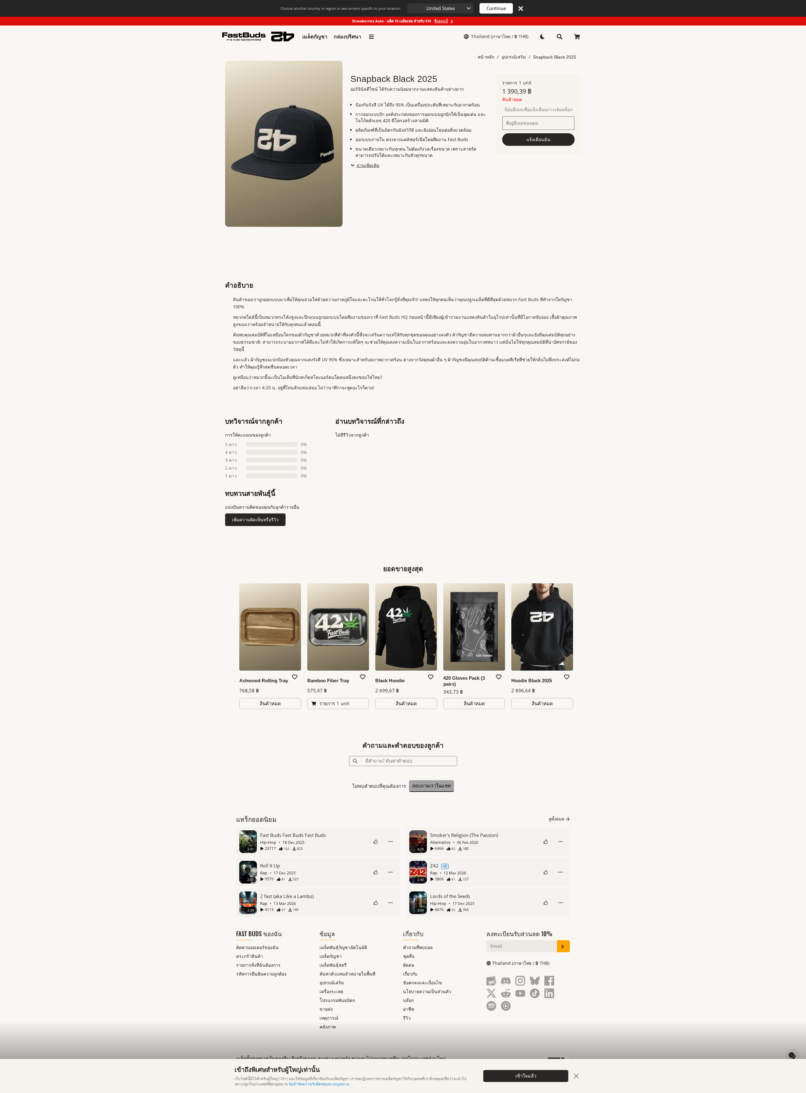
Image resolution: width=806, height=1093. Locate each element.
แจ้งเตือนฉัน (538, 139)
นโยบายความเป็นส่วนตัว (427, 991)
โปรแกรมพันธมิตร (337, 1000)
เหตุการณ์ (329, 1018)
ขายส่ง (326, 1009)
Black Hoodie (390, 680)
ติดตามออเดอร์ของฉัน (257, 947)
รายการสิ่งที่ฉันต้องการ (258, 965)
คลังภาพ (328, 1027)
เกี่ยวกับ (413, 933)
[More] (390, 841)
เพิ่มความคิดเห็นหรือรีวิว (255, 520)
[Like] (375, 841)
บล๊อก (408, 1000)
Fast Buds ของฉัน (259, 933)
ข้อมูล (327, 933)
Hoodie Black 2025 (531, 680)
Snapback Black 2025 (554, 57)
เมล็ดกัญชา (314, 36)
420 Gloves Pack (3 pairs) (464, 681)
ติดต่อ (408, 965)
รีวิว (407, 1018)
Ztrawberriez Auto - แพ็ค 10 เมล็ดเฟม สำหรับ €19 (400, 21)
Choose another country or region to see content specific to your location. (341, 8)
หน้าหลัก (486, 57)
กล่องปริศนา (347, 36)
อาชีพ (408, 1009)
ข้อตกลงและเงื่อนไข (422, 983)
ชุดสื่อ (408, 956)
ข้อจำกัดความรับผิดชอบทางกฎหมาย (319, 1084)
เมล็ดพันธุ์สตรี (333, 965)
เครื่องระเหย (331, 991)
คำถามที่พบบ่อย (418, 947)
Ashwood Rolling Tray (263, 680)
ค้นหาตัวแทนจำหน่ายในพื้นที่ (347, 974)
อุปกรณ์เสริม (514, 57)
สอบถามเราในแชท (431, 785)
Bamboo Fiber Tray (328, 680)
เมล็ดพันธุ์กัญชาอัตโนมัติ (343, 947)
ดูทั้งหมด (556, 819)
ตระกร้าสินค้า (249, 956)
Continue (496, 8)
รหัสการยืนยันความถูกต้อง (261, 974)
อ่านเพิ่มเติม (368, 165)
